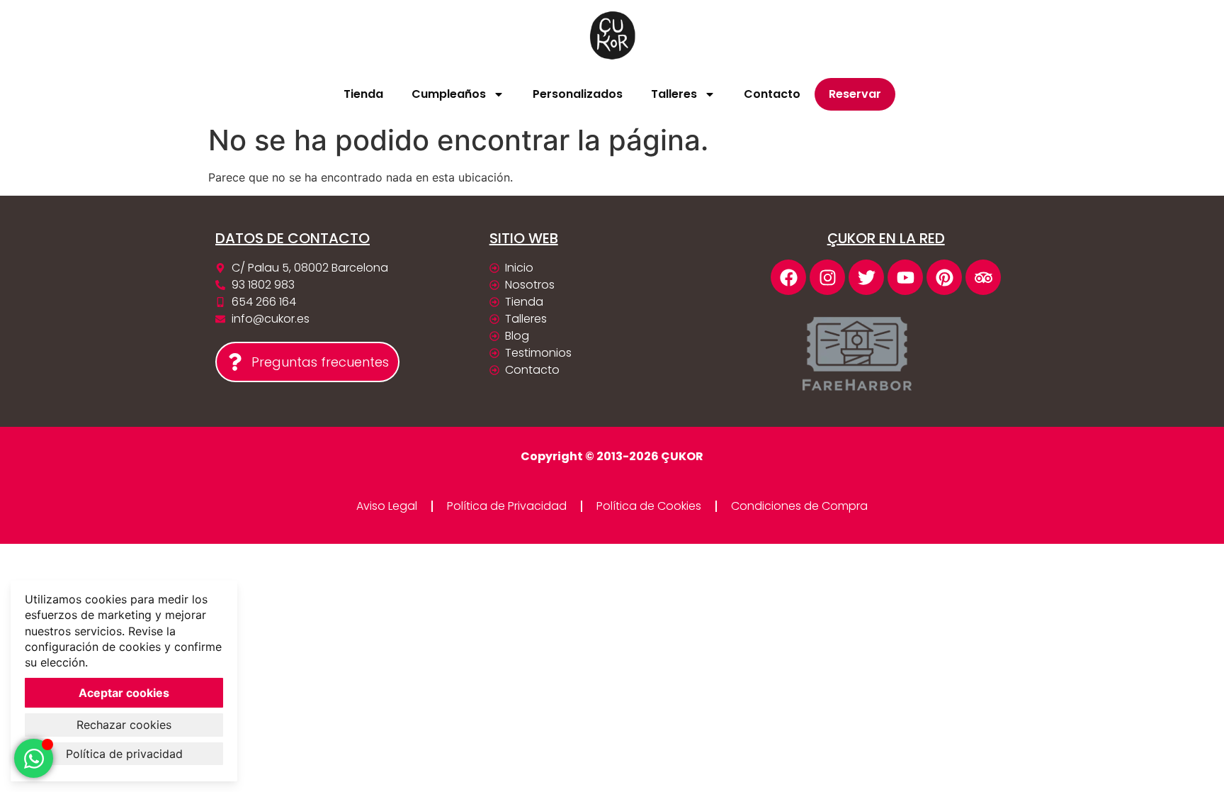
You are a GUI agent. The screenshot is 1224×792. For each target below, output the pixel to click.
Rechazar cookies (123, 725)
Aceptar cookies (124, 693)
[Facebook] (788, 277)
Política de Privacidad (507, 506)
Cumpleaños (449, 94)
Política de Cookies (648, 506)
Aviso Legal (386, 506)
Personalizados (578, 94)
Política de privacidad (124, 754)
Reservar (855, 94)
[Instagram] (827, 277)
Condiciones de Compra (799, 506)
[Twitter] (866, 277)
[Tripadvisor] (983, 277)
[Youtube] (905, 277)
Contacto (772, 94)
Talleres (674, 94)
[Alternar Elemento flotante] (33, 758)
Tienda (363, 94)
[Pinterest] (944, 277)
